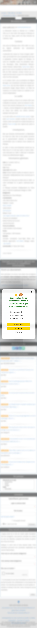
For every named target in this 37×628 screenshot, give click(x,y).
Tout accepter (18, 325)
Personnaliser (18, 332)
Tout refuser (19, 328)
